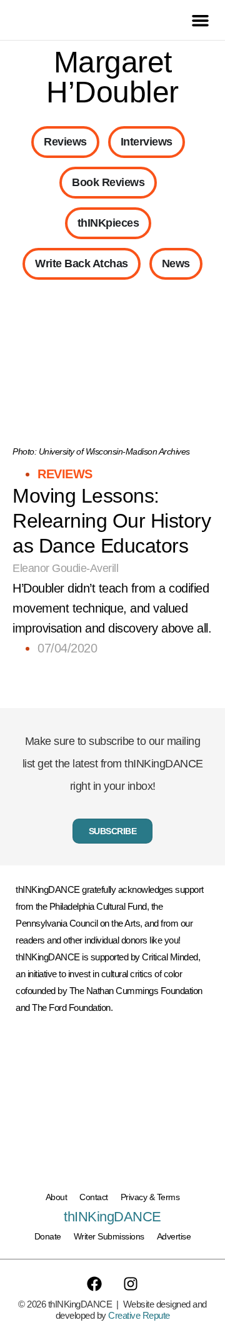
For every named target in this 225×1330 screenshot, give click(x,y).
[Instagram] (131, 1284)
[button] (200, 20)
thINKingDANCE (112, 1216)
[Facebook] (94, 1284)
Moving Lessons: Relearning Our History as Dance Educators (111, 521)
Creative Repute (139, 1315)
